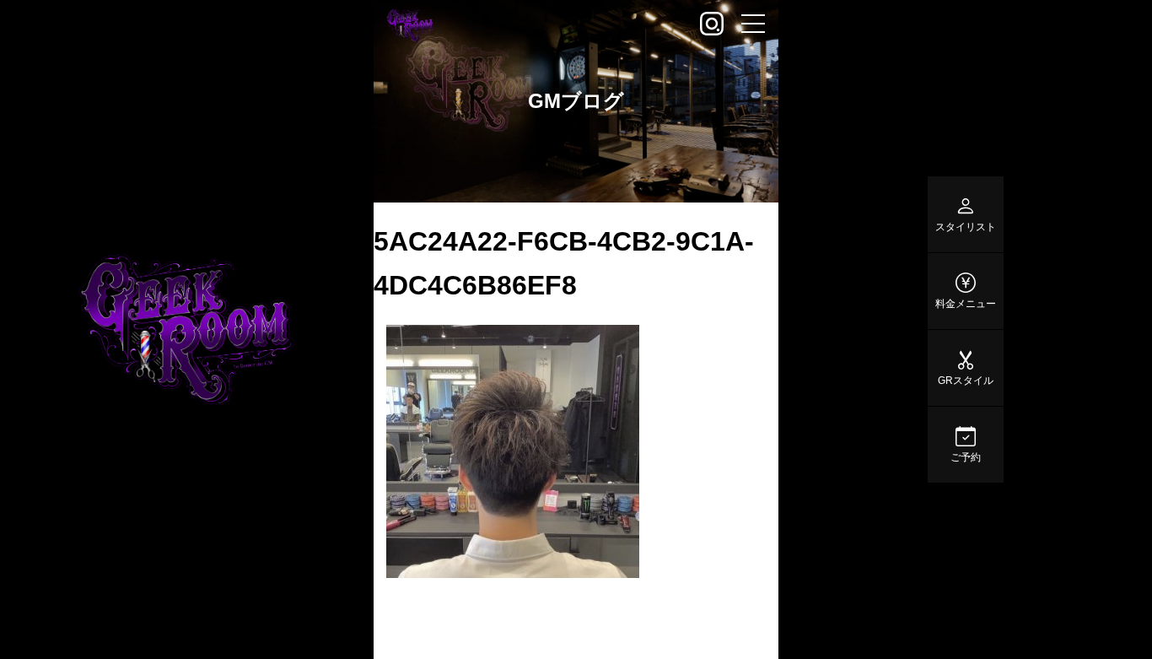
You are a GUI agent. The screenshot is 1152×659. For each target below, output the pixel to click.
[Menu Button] (753, 25)
